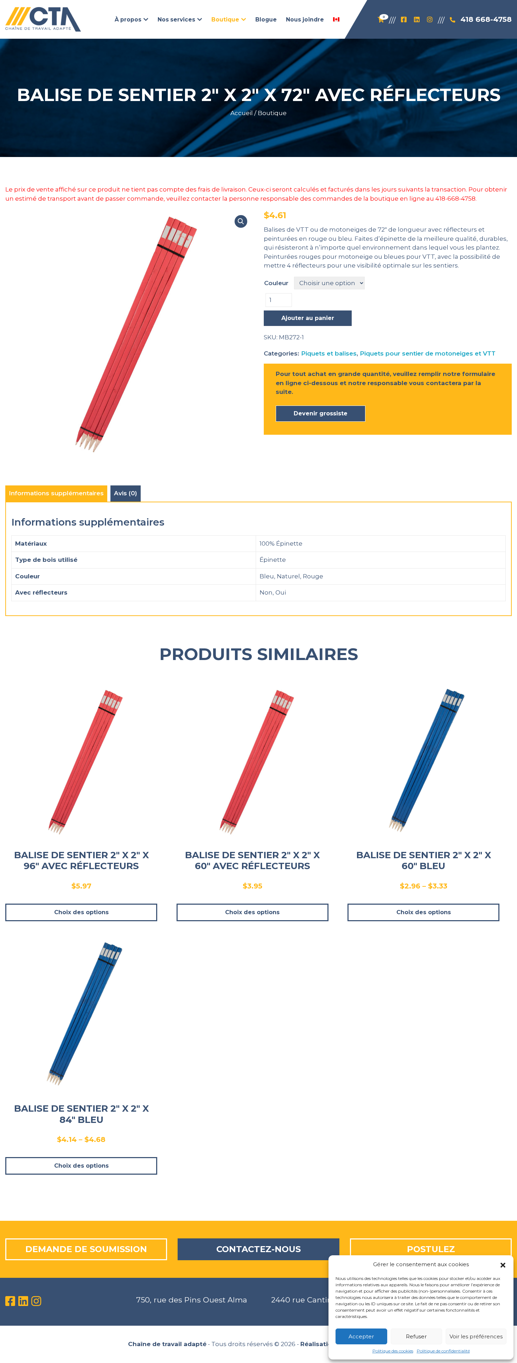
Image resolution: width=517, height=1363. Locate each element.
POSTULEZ (431, 1249)
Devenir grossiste (320, 413)
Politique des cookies (392, 1350)
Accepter (361, 1336)
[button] (502, 1264)
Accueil (241, 113)
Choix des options (81, 912)
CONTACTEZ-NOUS (258, 1249)
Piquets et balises (329, 353)
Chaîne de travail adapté (167, 1344)
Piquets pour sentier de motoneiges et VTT (428, 353)
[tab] (56, 493)
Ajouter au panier (307, 318)
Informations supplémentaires (56, 493)
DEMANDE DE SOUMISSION (86, 1249)
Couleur (276, 283)
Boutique (272, 113)
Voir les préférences (476, 1336)
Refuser (416, 1336)
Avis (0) (125, 493)
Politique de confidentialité (443, 1350)
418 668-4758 (486, 19)
